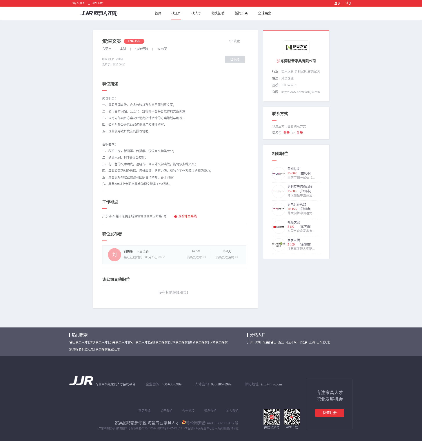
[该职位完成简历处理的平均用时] (236, 257)
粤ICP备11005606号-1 (169, 428)
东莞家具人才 (118, 342)
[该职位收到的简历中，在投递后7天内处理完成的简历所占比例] (204, 257)
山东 (319, 342)
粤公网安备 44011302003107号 (212, 422)
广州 (250, 342)
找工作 (176, 13)
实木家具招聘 (178, 342)
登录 (337, 3)
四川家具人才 (138, 342)
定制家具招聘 (158, 342)
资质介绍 (210, 410)
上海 (312, 342)
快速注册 (330, 413)
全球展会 (264, 13)
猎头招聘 (218, 13)
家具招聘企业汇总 (107, 349)
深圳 (258, 342)
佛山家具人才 (78, 342)
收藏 (237, 41)
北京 (304, 342)
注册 (349, 3)
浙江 (281, 342)
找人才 (196, 13)
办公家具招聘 (198, 342)
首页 (158, 13)
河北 (327, 342)
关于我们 (166, 410)
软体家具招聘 (218, 342)
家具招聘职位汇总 (81, 349)
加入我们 (232, 410)
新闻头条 (241, 13)
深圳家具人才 (98, 342)
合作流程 (188, 410)
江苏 (289, 342)
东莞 (266, 342)
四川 (296, 342)
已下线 (234, 59)
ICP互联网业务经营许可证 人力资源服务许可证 (211, 428)
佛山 (273, 342)
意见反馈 (144, 410)
